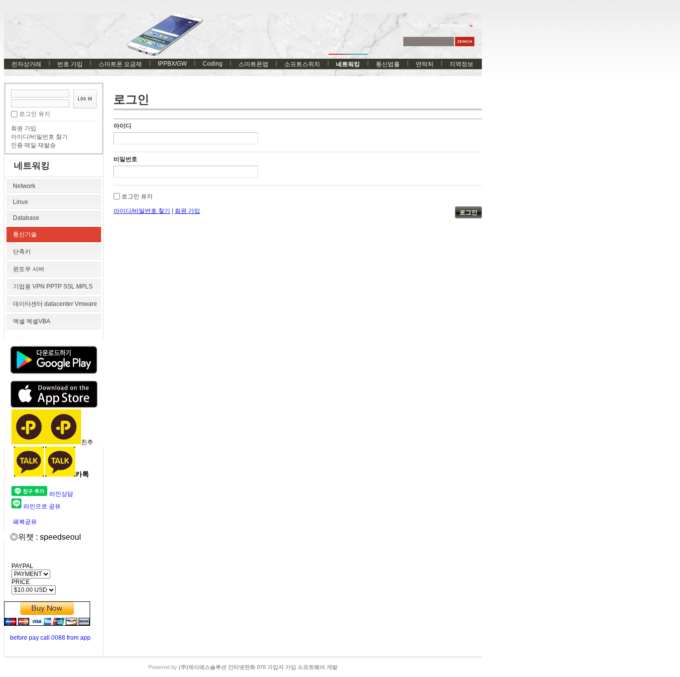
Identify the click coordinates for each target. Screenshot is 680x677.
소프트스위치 (302, 64)
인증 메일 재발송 (33, 145)
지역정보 (461, 64)
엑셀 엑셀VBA (31, 321)
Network (24, 186)
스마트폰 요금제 (120, 64)
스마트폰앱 (253, 64)
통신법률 (388, 64)
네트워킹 (348, 64)
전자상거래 (26, 64)
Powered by (243, 667)
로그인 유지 (34, 113)
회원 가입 (23, 128)
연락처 (425, 64)
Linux (20, 201)
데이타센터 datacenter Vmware (55, 303)
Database (26, 217)
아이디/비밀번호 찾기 (39, 136)
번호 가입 (70, 64)
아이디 (122, 125)
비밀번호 (125, 159)
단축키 (22, 251)
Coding (213, 63)
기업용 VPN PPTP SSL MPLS (53, 286)
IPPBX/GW (172, 63)
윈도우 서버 (28, 269)
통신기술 (25, 234)
